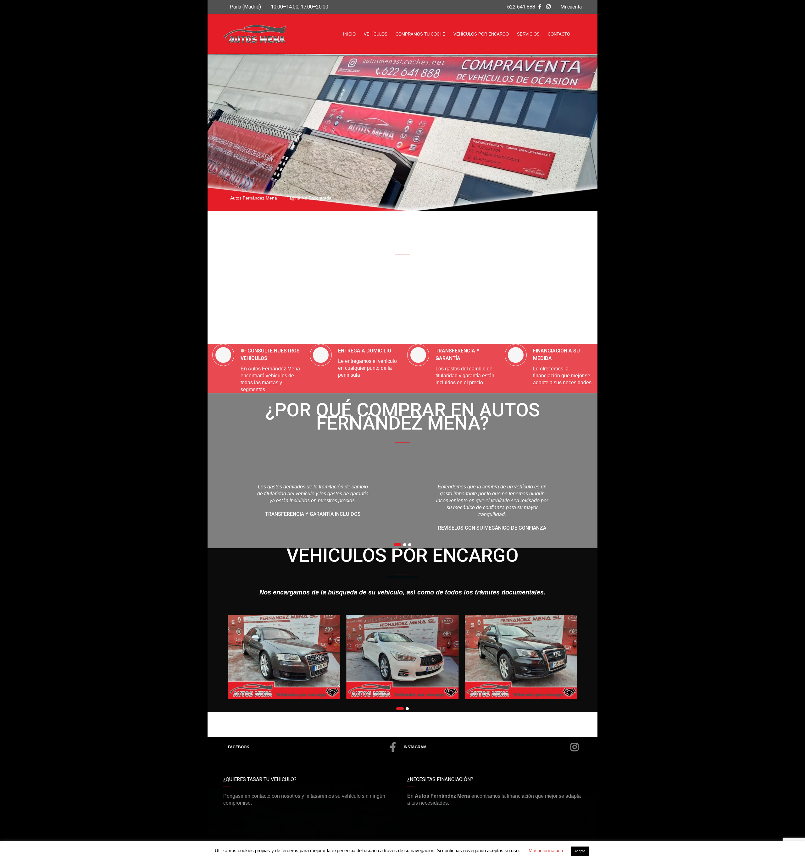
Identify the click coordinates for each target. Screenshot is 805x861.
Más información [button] (546, 850)
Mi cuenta (570, 7)
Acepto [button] (580, 851)
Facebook (238, 747)
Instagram (415, 747)
